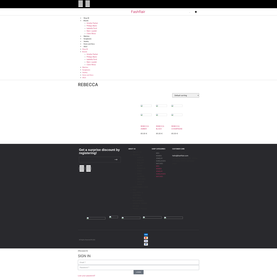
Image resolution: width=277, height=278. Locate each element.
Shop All (86, 18)
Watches (86, 36)
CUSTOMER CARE (140, 187)
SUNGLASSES (161, 161)
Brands (86, 20)
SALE (85, 46)
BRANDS (136, 155)
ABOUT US (137, 152)
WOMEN (159, 156)
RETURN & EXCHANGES (138, 199)
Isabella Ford (92, 28)
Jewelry (86, 41)
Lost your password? (86, 276)
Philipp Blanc (92, 26)
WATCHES (159, 163)
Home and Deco (89, 44)
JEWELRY (159, 158)
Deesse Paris (140, 183)
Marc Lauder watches (141, 176)
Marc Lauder (92, 31)
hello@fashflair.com (180, 156)
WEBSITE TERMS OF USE (140, 204)
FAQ (134, 190)
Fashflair (138, 12)
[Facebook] (87, 3)
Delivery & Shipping (138, 194)
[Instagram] (80, 3)
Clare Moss (91, 33)
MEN (157, 153)
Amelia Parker (92, 23)
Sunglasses (87, 39)
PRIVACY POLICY (140, 209)
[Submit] (116, 159)
